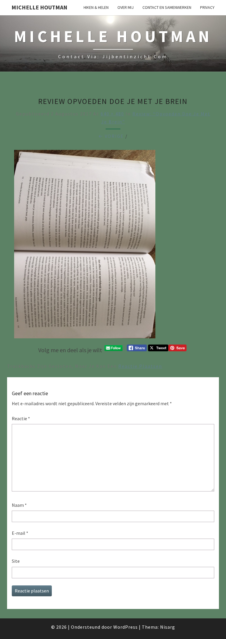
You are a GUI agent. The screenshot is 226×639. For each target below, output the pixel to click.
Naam (19, 505)
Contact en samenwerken (166, 7)
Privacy (207, 7)
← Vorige (111, 136)
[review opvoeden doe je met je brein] (84, 246)
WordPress (125, 627)
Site (16, 561)
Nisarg (167, 627)
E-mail (20, 533)
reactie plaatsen (140, 366)
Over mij (125, 7)
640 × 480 (112, 114)
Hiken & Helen (96, 7)
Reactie (21, 418)
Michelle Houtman (39, 7)
